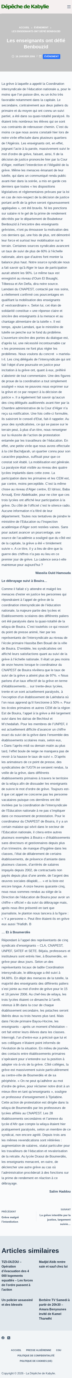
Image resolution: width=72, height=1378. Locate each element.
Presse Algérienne (38, 1350)
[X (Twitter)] (8, 1337)
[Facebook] (3, 1337)
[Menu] (69, 6)
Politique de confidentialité (36, 1355)
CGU (58, 1350)
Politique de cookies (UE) (36, 1361)
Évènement (51, 56)
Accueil (16, 1350)
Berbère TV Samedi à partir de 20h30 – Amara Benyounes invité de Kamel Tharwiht (54, 1309)
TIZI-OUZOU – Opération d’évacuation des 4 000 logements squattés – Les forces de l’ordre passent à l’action (17, 1275)
